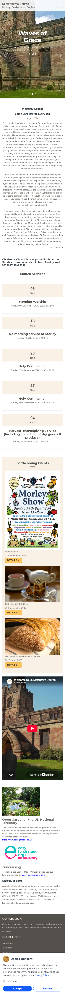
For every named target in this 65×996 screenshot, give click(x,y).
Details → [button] (13, 560)
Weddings (8, 943)
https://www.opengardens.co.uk (17, 840)
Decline (47, 988)
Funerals (7, 952)
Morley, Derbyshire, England (19, 5)
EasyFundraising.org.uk (33, 875)
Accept (17, 988)
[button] (5, 49)
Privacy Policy (42, 975)
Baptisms (7, 947)
